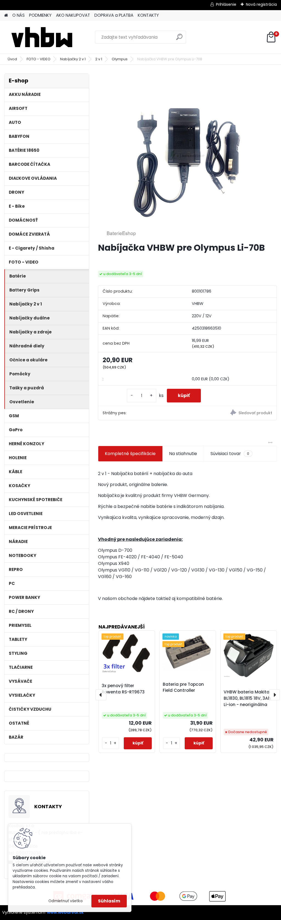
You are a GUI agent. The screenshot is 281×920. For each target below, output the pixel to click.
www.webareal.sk (65, 912)
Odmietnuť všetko (65, 901)
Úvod (12, 59)
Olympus (120, 59)
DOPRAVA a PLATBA (113, 15)
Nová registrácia (261, 4)
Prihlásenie (226, 4)
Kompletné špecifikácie (130, 453)
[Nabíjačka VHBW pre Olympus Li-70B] (187, 155)
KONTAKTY (148, 15)
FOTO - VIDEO (38, 59)
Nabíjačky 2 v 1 (73, 59)
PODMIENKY (40, 15)
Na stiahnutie (183, 453)
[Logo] (42, 37)
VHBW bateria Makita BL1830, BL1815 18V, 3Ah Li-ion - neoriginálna (247, 698)
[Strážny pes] (232, 413)
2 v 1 (98, 59)
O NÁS (18, 15)
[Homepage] (6, 15)
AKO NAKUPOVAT (73, 15)
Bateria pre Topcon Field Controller (183, 687)
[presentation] (100, 694)
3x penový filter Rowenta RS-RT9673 (123, 689)
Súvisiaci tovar (229, 453)
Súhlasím (109, 901)
